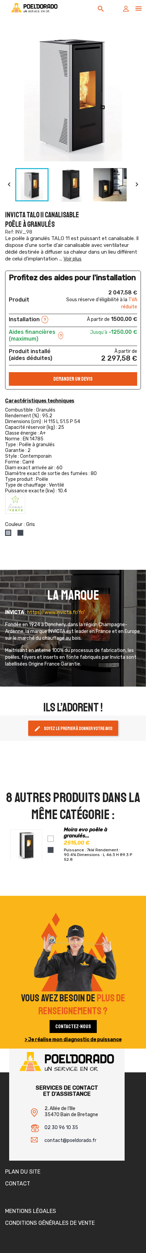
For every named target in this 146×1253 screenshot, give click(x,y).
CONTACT (17, 1183)
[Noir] (51, 850)
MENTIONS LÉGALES (30, 1211)
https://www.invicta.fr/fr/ (56, 612)
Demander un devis (73, 379)
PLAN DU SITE (22, 1171)
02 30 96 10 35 (61, 1127)
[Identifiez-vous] (126, 10)
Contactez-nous (73, 1026)
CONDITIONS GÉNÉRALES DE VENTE (50, 1223)
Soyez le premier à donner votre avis (73, 728)
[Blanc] (51, 839)
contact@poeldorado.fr (70, 1140)
